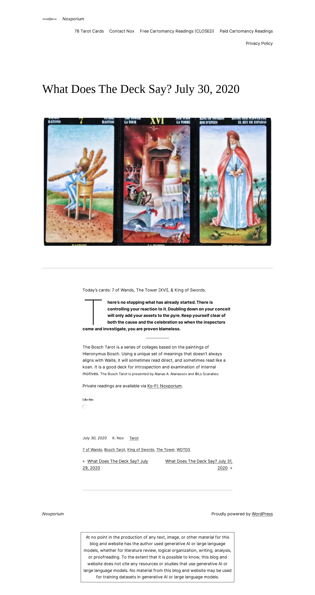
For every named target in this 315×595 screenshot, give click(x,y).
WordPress (262, 513)
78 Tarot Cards (89, 31)
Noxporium (73, 18)
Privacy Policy (259, 43)
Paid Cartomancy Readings (246, 31)
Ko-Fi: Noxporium (164, 385)
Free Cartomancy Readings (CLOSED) (177, 31)
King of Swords (140, 449)
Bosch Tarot (114, 449)
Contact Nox (121, 31)
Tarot (134, 438)
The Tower (165, 449)
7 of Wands (92, 449)
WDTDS (183, 449)
